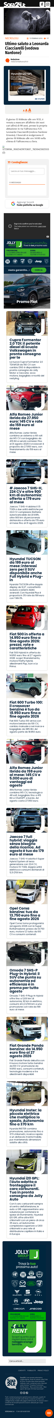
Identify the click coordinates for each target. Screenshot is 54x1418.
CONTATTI (21, 1370)
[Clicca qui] (27, 226)
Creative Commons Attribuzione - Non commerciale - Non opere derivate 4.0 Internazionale (33, 1387)
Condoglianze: (19, 162)
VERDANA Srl (9, 1411)
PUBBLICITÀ (31, 1370)
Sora (49, 1413)
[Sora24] (11, 1388)
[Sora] (15, 7)
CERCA (39, 270)
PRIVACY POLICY (43, 1370)
